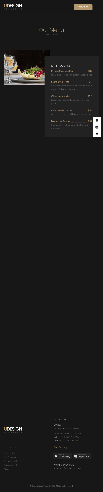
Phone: (57, 433)
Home (46, 34)
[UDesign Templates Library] (97, 127)
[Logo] (13, 7)
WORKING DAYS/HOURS (64, 465)
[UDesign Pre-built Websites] (97, 120)
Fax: (56, 437)
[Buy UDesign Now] (97, 134)
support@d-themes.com (71, 440)
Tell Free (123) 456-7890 (71, 433)
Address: (58, 425)
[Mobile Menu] (97, 6)
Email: (56, 440)
